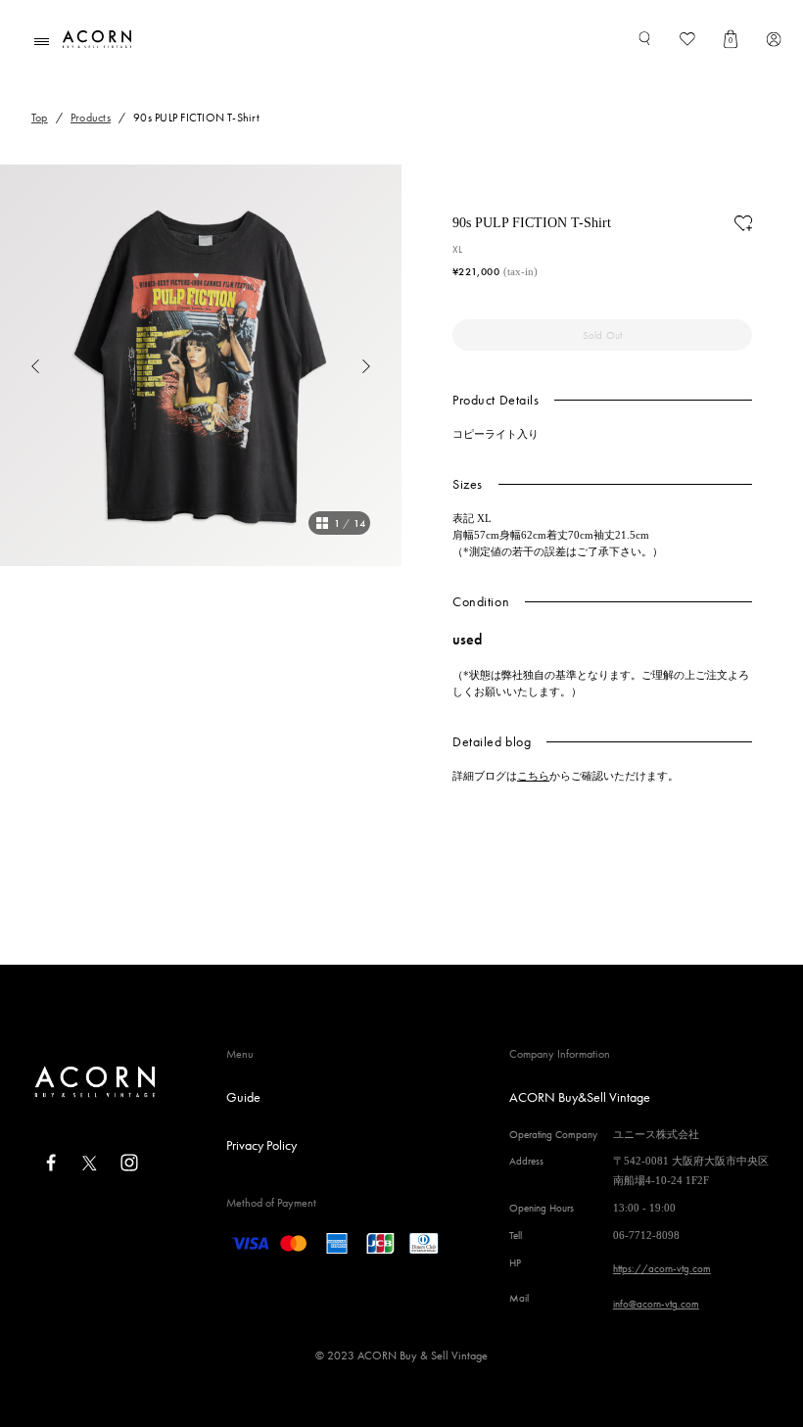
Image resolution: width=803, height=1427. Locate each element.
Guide (243, 1097)
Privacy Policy (261, 1145)
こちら (533, 776)
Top (39, 117)
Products (91, 117)
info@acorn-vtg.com (656, 1303)
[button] (19, 365)
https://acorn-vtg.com (662, 1268)
